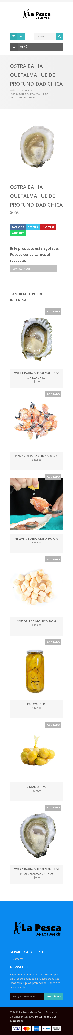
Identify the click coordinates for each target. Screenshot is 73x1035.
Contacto (18, 959)
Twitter (33, 227)
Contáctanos (21, 268)
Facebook (18, 227)
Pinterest (48, 227)
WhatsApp (18, 233)
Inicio (12, 90)
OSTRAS (24, 90)
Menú (23, 46)
